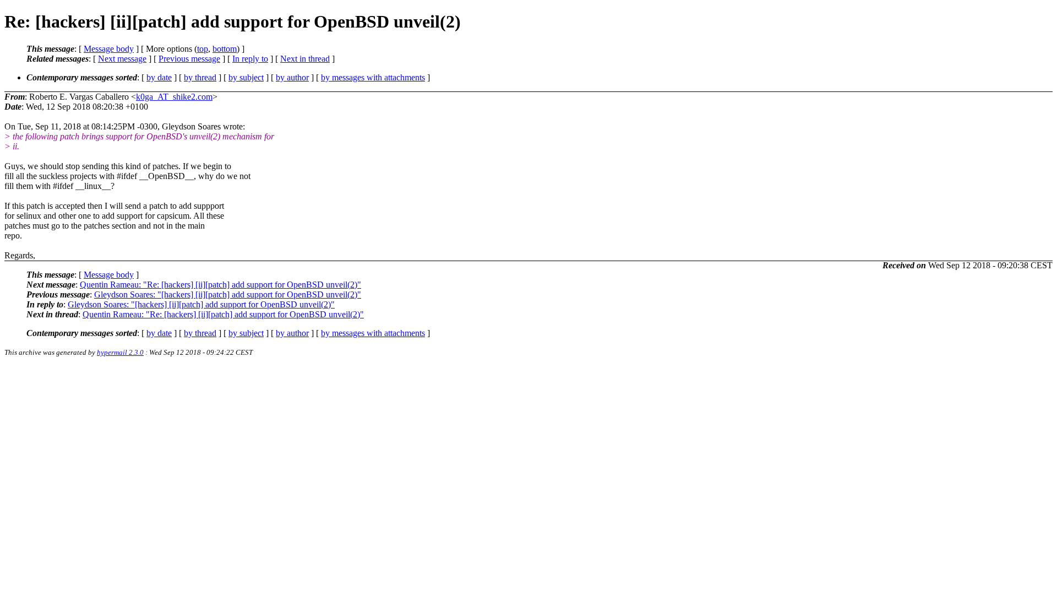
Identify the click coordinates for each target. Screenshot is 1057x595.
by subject (246, 77)
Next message (122, 58)
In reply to (250, 58)
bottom (225, 48)
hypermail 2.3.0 (120, 352)
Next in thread (305, 58)
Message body (109, 48)
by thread (200, 77)
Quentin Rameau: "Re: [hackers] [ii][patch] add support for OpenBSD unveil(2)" (220, 284)
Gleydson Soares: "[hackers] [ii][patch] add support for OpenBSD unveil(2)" (227, 294)
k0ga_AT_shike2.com (174, 96)
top (202, 48)
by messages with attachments (373, 77)
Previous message (189, 58)
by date (159, 77)
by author (292, 77)
